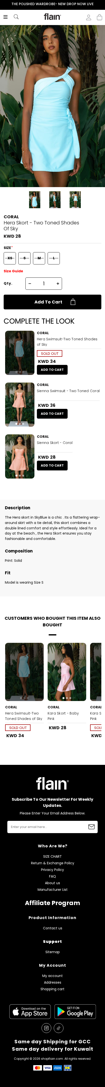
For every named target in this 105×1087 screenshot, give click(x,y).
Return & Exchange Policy (52, 863)
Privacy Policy (52, 869)
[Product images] (19, 353)
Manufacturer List (53, 889)
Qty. (8, 283)
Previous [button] (3, 4)
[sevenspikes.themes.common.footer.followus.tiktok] (58, 1028)
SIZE (8, 247)
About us (52, 883)
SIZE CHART (52, 856)
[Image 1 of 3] (19, 353)
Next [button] (102, 4)
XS (10, 258)
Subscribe (91, 827)
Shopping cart (99, 15)
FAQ (52, 876)
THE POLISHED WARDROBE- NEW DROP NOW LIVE (52, 3)
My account (52, 976)
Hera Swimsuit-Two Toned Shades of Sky (67, 342)
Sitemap (52, 952)
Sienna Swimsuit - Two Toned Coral (68, 390)
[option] (52, 4)
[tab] (16, 372)
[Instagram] (46, 1028)
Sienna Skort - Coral (55, 442)
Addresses (52, 982)
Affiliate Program (52, 903)
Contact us (52, 928)
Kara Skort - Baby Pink (63, 716)
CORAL (11, 217)
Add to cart (48, 302)
